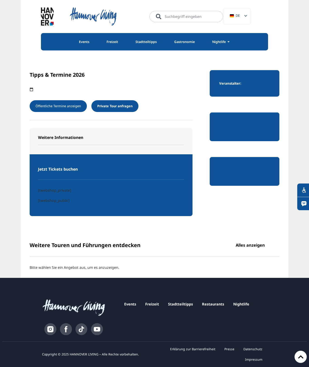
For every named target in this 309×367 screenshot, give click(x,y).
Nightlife (241, 304)
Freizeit (152, 304)
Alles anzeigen (250, 245)
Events (130, 304)
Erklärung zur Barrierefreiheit (192, 349)
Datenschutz (252, 349)
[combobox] (186, 16)
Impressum (253, 359)
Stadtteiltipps (180, 304)
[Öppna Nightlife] (228, 41)
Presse (229, 349)
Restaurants (213, 304)
